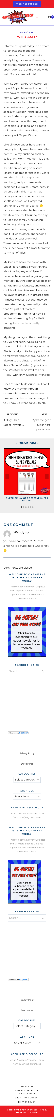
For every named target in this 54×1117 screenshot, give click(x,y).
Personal (27, 32)
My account (31, 1098)
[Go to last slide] (7, 476)
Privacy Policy (27, 753)
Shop (18, 1098)
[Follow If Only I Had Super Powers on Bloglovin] (27, 732)
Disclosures (27, 763)
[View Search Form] (43, 17)
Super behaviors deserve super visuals (27, 499)
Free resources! (27, 4)
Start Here (27, 1086)
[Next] (47, 476)
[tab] (21, 507)
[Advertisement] (29, 699)
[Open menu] (37, 17)
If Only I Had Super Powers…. (13, 419)
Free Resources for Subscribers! (27, 1092)
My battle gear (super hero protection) (41, 422)
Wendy (19, 532)
